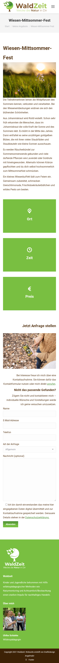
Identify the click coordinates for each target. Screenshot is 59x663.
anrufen (51, 383)
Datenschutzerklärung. (37, 517)
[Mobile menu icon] (53, 6)
